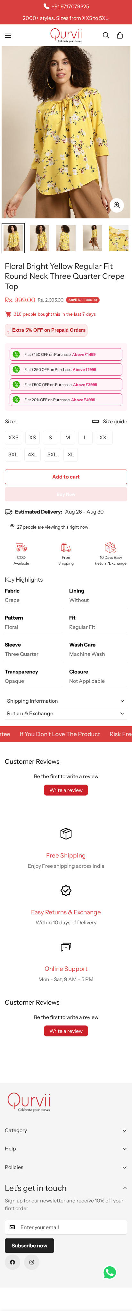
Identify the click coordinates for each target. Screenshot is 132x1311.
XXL (104, 437)
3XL (13, 454)
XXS (13, 437)
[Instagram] (31, 1262)
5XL (52, 454)
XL (71, 454)
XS (32, 437)
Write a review (66, 790)
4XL (32, 454)
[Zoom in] (117, 205)
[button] (119, 35)
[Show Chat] (111, 1272)
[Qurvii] (66, 35)
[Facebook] (12, 1262)
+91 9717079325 (70, 6)
